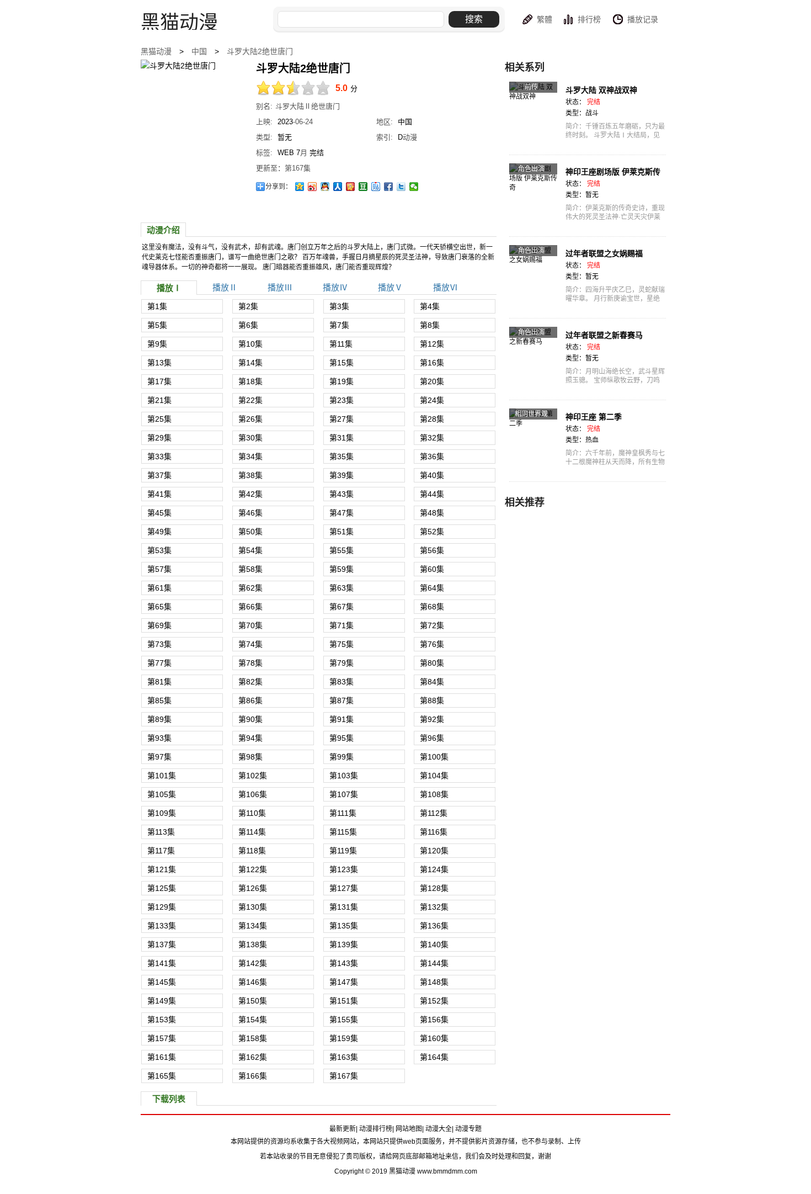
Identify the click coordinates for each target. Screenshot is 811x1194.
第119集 (343, 850)
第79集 (341, 663)
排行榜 (589, 19)
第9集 (157, 343)
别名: (264, 106)
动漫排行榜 (375, 1129)
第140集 (434, 944)
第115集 (343, 831)
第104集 (434, 775)
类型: (264, 137)
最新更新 (342, 1129)
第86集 (250, 700)
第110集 (252, 813)
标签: (264, 152)
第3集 (339, 306)
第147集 (343, 982)
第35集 (341, 456)
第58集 (250, 569)
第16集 (432, 362)
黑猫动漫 (156, 51)
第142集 (252, 963)
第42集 (250, 494)
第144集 (434, 963)
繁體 (544, 19)
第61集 (159, 587)
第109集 (161, 813)
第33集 (159, 456)
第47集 (341, 512)
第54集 (250, 550)
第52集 (432, 531)
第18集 (250, 381)
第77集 (159, 663)
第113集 (161, 831)
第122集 (252, 869)
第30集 (250, 437)
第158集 (252, 1038)
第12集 (432, 343)
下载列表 (168, 1098)
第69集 (159, 625)
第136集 (434, 925)
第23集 (341, 400)
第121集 (161, 869)
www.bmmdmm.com (447, 1171)
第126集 (252, 888)
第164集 (434, 1057)
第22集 (250, 400)
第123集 (343, 869)
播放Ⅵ (445, 287)
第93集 (159, 738)
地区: (384, 122)
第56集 (432, 550)
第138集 (252, 944)
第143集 (343, 963)
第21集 (159, 400)
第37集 (159, 475)
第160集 (434, 1038)
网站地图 (409, 1129)
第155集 (343, 1019)
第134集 (252, 925)
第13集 (159, 362)
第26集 (250, 419)
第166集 (252, 1075)
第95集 (341, 738)
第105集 (161, 794)
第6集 (248, 325)
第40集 (432, 475)
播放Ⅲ (280, 287)
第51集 (341, 531)
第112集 (433, 813)
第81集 (159, 681)
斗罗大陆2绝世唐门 (260, 51)
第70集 (250, 625)
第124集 (434, 869)
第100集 (434, 756)
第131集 (343, 907)
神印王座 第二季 (593, 416)
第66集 (250, 606)
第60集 (432, 569)
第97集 (159, 756)
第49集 (159, 531)
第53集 (159, 550)
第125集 (161, 888)
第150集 (252, 1000)
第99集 (341, 756)
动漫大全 (438, 1129)
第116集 (433, 831)
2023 (285, 122)
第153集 (161, 1019)
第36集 (432, 456)
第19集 (341, 381)
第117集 (161, 850)
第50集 (250, 531)
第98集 (250, 756)
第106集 (252, 794)
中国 (199, 51)
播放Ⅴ (390, 287)
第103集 (343, 775)
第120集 (434, 850)
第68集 (432, 606)
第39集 (341, 475)
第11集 (341, 343)
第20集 (432, 381)
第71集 (341, 625)
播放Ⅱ (224, 287)
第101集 (161, 775)
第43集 (341, 494)
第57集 (159, 569)
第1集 (157, 306)
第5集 (157, 325)
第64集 (432, 587)
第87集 (341, 700)
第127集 (343, 888)
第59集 (341, 569)
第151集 (343, 1000)
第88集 (432, 700)
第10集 (250, 343)
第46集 (250, 512)
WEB (286, 152)
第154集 (252, 1019)
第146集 (252, 982)
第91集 (341, 719)
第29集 (159, 437)
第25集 (159, 419)
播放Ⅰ (169, 288)
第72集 (432, 625)
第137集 (161, 944)
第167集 (343, 1075)
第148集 (434, 982)
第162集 (252, 1057)
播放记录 (642, 19)
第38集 (250, 475)
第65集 (159, 606)
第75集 (341, 644)
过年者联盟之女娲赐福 (604, 253)
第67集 (341, 606)
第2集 (248, 306)
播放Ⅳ (335, 287)
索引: (384, 137)
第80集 (432, 663)
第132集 (434, 907)
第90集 (250, 719)
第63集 (341, 587)
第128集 (434, 888)
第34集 (250, 456)
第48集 (432, 512)
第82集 (250, 681)
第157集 (161, 1038)
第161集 (161, 1057)
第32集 (432, 437)
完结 (317, 152)
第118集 (252, 850)
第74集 (250, 644)
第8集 (430, 325)
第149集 (161, 1000)
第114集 (252, 831)
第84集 (432, 681)
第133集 (161, 925)
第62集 (250, 587)
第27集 (341, 419)
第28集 (432, 419)
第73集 (159, 644)
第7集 (339, 325)
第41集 (159, 494)
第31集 (341, 437)
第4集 (430, 306)
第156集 (434, 1019)
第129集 (161, 907)
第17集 (159, 381)
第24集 (432, 400)
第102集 (252, 775)
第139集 (343, 944)
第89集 (159, 719)
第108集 (434, 794)
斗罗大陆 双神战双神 (601, 90)
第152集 (434, 1000)
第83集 (341, 681)
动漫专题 (468, 1129)
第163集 (343, 1057)
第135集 (343, 925)
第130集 (252, 907)
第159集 (343, 1038)
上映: (264, 122)
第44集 (432, 494)
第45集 (159, 512)
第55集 (341, 550)
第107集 (343, 794)
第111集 (342, 813)
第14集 (250, 362)
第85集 (159, 700)
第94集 (250, 738)
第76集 (432, 644)
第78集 (250, 663)
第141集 (161, 963)
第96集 (432, 738)
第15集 (341, 362)
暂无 (285, 137)
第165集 (161, 1075)
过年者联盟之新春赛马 (604, 335)
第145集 (161, 982)
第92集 (432, 719)
